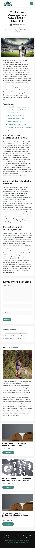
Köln (13, 411)
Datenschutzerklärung (13, 542)
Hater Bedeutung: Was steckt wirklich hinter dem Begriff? (14, 444)
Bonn (29, 411)
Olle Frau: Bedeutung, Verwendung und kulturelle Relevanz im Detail (16, 479)
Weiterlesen (8, 452)
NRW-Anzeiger (18, 540)
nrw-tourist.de (7, 383)
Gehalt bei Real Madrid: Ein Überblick (16, 336)
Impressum (24, 542)
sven (4, 448)
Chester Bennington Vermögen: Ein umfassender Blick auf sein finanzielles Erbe (18, 110)
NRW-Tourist (9, 540)
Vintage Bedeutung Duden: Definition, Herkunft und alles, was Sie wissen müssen (16, 515)
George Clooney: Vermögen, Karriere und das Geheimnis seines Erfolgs (19, 127)
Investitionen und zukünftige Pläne (15, 338)
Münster (7, 413)
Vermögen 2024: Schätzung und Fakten (16, 333)
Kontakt (26, 540)
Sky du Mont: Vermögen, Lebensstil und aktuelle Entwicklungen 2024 (16, 119)
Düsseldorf (20, 411)
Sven (16, 348)
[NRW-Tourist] (8, 3)
